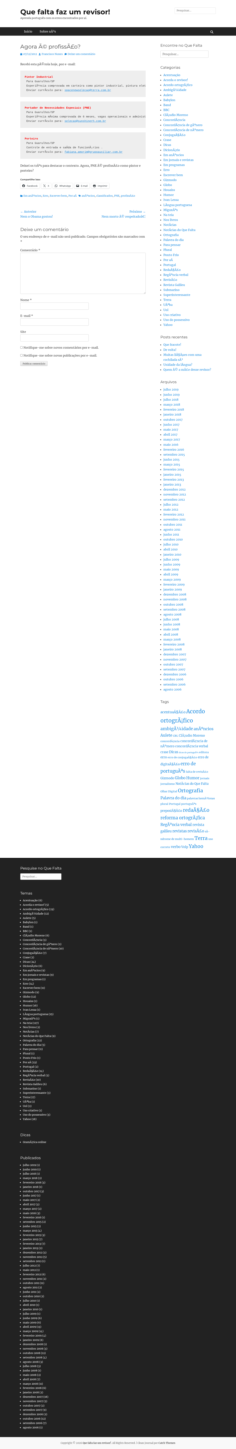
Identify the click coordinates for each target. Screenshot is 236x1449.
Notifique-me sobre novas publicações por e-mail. (60, 355)
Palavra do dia (173, 240)
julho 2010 (170, 544)
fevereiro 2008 (174, 644)
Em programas (174, 165)
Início (28, 31)
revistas (179, 831)
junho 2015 (171, 459)
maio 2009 (171, 569)
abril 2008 (170, 634)
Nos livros (170, 220)
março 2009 (172, 579)
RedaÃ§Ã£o (172, 270)
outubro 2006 (173, 679)
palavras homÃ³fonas (201, 798)
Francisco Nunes (52, 54)
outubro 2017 (173, 419)
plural (164, 804)
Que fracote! (172, 344)
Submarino (171, 290)
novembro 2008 (175, 599)
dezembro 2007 (174, 654)
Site (23, 332)
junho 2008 (171, 624)
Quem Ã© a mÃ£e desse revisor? (187, 369)
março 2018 (171, 404)
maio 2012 (170, 509)
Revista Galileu (174, 285)
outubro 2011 (172, 524)
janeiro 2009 (172, 589)
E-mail (26, 316)
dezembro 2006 (174, 674)
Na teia (168, 215)
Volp (184, 847)
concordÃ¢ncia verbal (191, 746)
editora (204, 752)
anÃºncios (88, 195)
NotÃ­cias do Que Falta (179, 230)
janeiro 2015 (172, 474)
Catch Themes (166, 1443)
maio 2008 (171, 629)
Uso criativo (172, 315)
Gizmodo (170, 180)
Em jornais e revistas (178, 160)
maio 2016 (170, 444)
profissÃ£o (128, 195)
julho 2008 (171, 619)
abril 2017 (170, 434)
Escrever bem (58, 195)
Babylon (169, 100)
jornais (204, 778)
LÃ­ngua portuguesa (177, 205)
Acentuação (171, 75)
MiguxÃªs (170, 210)
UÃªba (168, 305)
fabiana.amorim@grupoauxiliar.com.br (94, 152)
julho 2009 (171, 559)
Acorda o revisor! (175, 80)
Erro (45, 195)
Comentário (30, 250)
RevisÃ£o (170, 280)
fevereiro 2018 (173, 409)
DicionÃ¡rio (171, 150)
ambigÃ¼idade (176, 728)
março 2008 (172, 639)
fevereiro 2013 (173, 479)
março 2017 (171, 439)
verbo (176, 847)
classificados (104, 195)
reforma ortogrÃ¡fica (182, 817)
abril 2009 (170, 574)
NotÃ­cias (169, 225)
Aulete (168, 95)
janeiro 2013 (172, 484)
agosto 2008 (172, 614)
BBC (166, 110)
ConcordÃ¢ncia (174, 120)
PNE (116, 195)
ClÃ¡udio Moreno (175, 115)
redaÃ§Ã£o (196, 810)
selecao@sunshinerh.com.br (85, 121)
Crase (167, 140)
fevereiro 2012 (173, 514)
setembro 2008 (174, 609)
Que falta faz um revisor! (65, 12)
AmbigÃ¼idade (174, 90)
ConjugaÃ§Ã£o (174, 135)
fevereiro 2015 (173, 469)
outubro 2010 (173, 539)
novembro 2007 (174, 659)
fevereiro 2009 (174, 584)
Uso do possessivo (176, 320)
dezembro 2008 (174, 594)
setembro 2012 (174, 499)
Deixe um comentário (81, 54)
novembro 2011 (174, 519)
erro (163, 757)
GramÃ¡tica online (34, 1142)
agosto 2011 (171, 529)
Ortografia (171, 235)
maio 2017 (170, 429)
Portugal (169, 265)
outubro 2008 (173, 604)
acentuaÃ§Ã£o (172, 712)
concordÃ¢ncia (170, 741)
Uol (165, 310)
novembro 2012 (174, 494)
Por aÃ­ (72, 195)
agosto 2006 (172, 689)
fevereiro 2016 (173, 449)
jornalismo (167, 784)
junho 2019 (171, 394)
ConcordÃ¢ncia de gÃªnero (182, 125)
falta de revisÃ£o (197, 771)
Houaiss (169, 190)
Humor (168, 195)
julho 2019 (171, 389)
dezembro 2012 (174, 489)
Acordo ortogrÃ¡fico (177, 85)
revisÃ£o (196, 831)
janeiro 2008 (172, 649)
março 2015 (171, 464)
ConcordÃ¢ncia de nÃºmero (183, 130)
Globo (167, 185)
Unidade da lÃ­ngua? (177, 364)
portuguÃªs (188, 804)
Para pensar (172, 245)
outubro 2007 (173, 664)
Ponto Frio (171, 255)
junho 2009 (171, 564)
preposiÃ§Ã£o (171, 811)
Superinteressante (176, 295)
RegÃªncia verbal (175, 275)
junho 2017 (171, 424)
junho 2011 (171, 534)
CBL (175, 735)
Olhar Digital (168, 791)
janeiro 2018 (172, 414)
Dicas (167, 145)
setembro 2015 (174, 454)
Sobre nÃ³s (48, 31)
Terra (167, 300)
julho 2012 (170, 504)
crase (164, 752)
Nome (26, 300)
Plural (167, 250)
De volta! (169, 350)
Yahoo (168, 325)
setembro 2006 (174, 684)
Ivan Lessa (171, 200)
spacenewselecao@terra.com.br (88, 90)
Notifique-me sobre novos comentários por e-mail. (61, 347)
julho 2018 (170, 399)
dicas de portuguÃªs (188, 752)
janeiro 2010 (172, 554)
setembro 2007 (174, 669)
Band (167, 105)
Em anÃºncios (32, 195)
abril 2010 (170, 549)
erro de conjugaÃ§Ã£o (182, 757)
